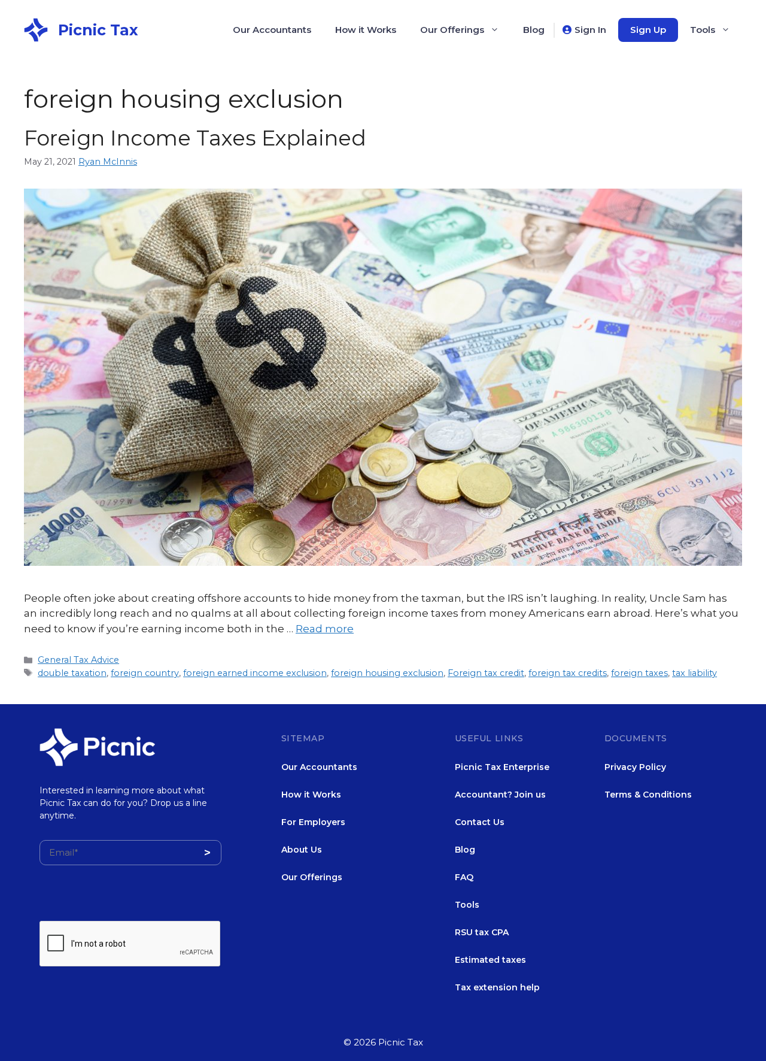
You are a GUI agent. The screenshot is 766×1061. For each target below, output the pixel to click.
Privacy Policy (635, 767)
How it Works (365, 29)
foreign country (145, 673)
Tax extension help (497, 987)
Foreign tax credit (486, 673)
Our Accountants (272, 29)
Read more (325, 629)
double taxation (72, 673)
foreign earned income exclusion (255, 673)
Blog (534, 29)
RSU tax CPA (482, 932)
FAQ (464, 877)
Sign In (590, 29)
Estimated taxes (490, 959)
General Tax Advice (78, 659)
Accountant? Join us (500, 794)
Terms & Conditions (648, 794)
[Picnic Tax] (36, 29)
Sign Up (648, 29)
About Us (301, 849)
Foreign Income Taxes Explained (195, 138)
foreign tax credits (567, 673)
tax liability (694, 673)
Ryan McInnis (107, 161)
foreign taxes (639, 673)
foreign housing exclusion (387, 673)
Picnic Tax (98, 30)
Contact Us (479, 822)
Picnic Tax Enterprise (502, 767)
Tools (702, 29)
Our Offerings (452, 29)
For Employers (313, 822)
